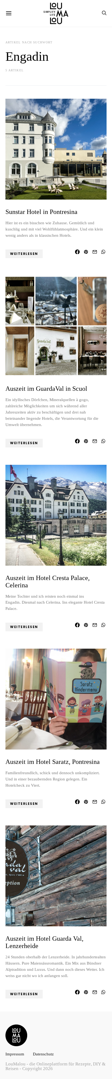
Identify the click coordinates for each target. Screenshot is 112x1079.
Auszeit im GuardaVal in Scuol (46, 388)
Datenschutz (43, 1054)
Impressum (14, 1054)
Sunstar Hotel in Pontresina (41, 211)
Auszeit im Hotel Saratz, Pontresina (52, 761)
